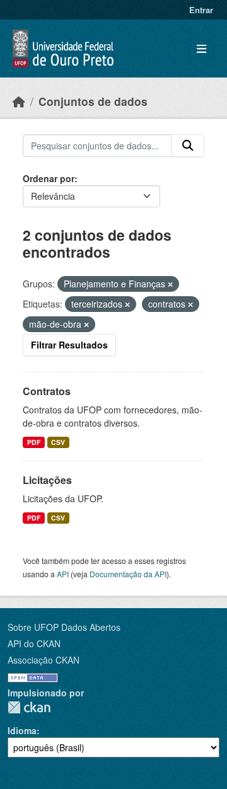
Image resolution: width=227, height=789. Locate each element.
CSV (58, 442)
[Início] (19, 101)
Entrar (201, 10)
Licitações (47, 480)
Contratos (47, 391)
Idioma (22, 730)
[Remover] (170, 284)
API (63, 573)
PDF (33, 442)
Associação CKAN (43, 660)
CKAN (29, 707)
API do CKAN (34, 643)
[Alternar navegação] (201, 49)
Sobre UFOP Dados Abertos (64, 627)
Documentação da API (128, 573)
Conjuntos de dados (93, 101)
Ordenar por (48, 178)
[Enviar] (188, 145)
